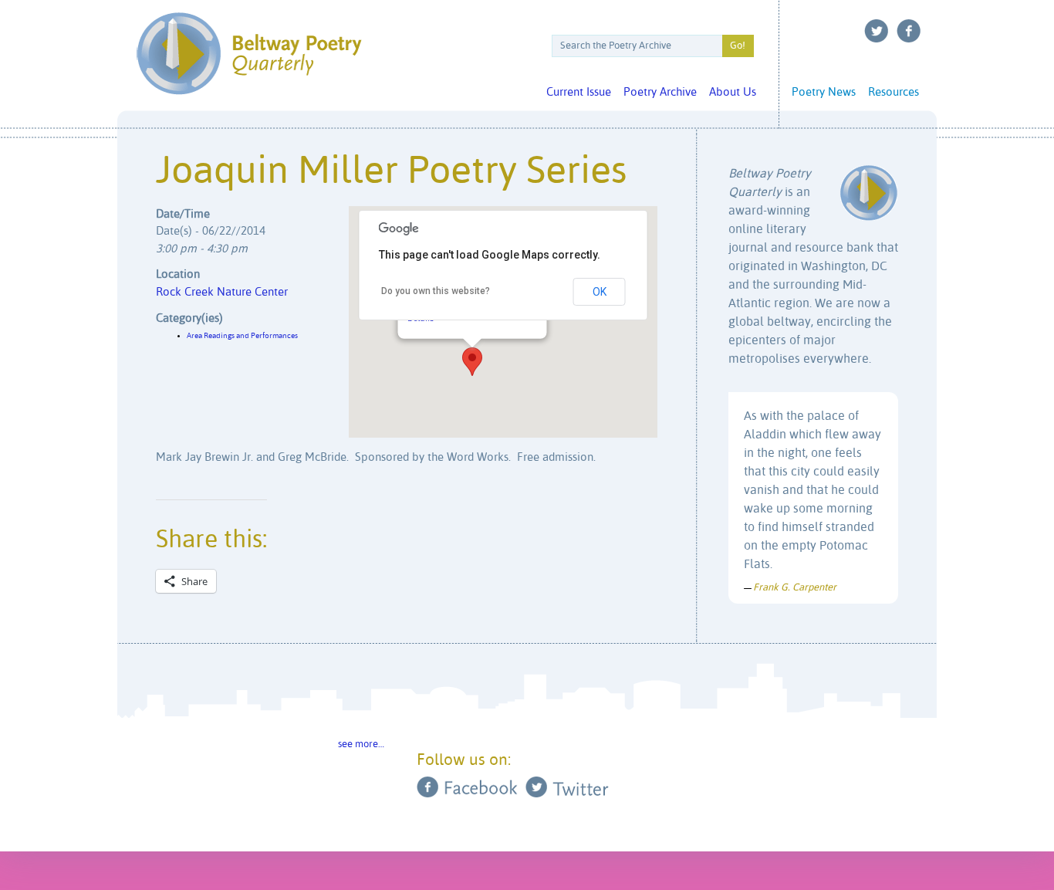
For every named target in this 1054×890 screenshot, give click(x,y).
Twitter (876, 30)
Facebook (909, 30)
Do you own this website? (435, 291)
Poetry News (824, 92)
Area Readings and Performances (242, 336)
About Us (732, 92)
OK (599, 292)
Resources (893, 92)
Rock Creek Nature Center (222, 292)
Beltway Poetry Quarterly (249, 53)
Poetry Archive (660, 92)
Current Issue (578, 92)
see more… (361, 744)
